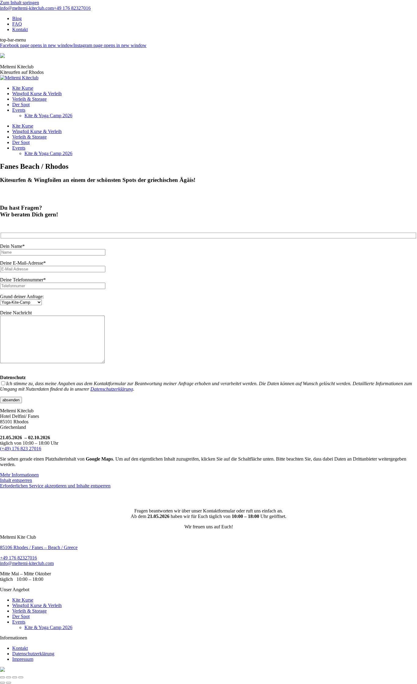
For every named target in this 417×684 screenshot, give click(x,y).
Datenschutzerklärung (111, 389)
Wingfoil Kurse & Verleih (37, 605)
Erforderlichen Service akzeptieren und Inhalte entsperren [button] (55, 485)
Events (18, 621)
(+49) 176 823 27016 (20, 448)
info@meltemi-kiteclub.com (27, 8)
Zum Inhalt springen (19, 2)
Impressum (22, 659)
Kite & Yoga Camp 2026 (48, 627)
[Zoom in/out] (20, 677)
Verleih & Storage (29, 610)
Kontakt (20, 648)
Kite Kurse (22, 600)
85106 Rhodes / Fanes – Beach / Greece (39, 547)
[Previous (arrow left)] (2, 683)
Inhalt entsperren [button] (16, 480)
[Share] (8, 677)
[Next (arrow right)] (8, 683)
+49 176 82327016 (72, 8)
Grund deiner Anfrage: (22, 296)
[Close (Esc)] (2, 677)
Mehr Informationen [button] (19, 474)
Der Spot (21, 616)
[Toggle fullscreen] (14, 677)
